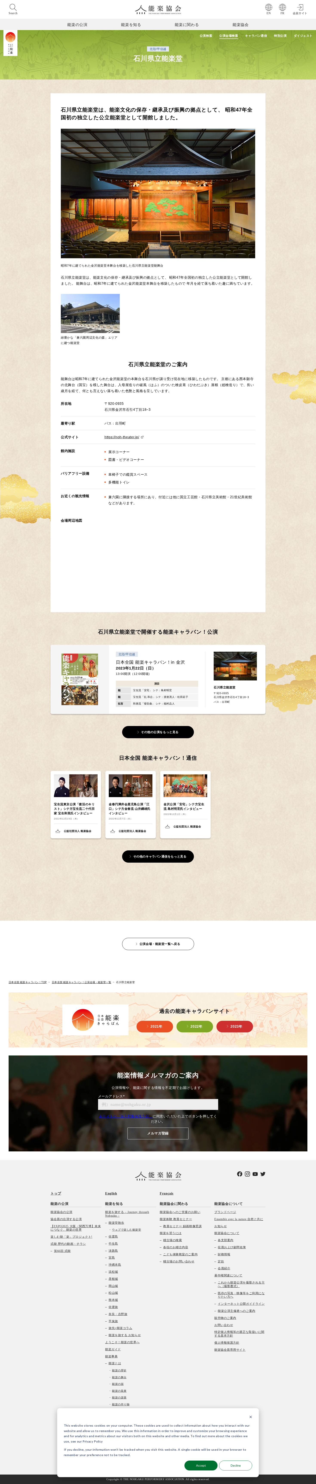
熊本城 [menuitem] (113, 1300)
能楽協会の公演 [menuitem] (61, 1212)
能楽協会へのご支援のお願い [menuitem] (180, 1212)
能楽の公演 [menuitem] (59, 1204)
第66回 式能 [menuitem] (62, 1251)
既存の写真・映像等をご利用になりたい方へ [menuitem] (241, 1295)
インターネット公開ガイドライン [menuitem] (241, 1303)
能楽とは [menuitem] (115, 1363)
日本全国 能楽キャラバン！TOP (28, 982)
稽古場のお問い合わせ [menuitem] (179, 1261)
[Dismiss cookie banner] (250, 1417)
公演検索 (206, 35)
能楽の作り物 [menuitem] (120, 1404)
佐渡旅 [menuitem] (113, 1307)
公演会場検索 (228, 35)
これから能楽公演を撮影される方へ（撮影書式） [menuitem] (241, 1284)
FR (282, 13)
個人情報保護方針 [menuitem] (226, 1342)
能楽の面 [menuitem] (118, 1384)
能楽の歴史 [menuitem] (119, 1370)
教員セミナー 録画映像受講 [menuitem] (182, 1226)
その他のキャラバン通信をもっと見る (160, 856)
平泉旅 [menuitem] (113, 1321)
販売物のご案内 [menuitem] (225, 1318)
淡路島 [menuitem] (113, 1250)
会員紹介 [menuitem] (224, 1268)
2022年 (196, 1026)
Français (166, 1193)
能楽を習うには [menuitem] (171, 1233)
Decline (236, 1465)
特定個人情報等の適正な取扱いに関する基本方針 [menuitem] (239, 1333)
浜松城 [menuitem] (113, 1271)
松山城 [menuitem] (113, 1292)
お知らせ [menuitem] (220, 1226)
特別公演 (280, 35)
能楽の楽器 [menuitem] (119, 1397)
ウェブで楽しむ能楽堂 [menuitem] (126, 1229)
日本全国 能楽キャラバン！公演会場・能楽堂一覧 (81, 982)
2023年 (236, 1026)
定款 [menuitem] (221, 1261)
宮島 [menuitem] (112, 1257)
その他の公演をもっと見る (160, 732)
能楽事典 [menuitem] (111, 1356)
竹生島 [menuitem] (113, 1243)
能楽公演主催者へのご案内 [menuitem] (236, 1311)
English (111, 1193)
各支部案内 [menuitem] (225, 1240)
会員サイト (300, 13)
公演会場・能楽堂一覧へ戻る (160, 944)
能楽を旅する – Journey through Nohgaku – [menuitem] (127, 1213)
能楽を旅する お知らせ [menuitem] (125, 1335)
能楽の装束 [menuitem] (119, 1390)
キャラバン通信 (256, 35)
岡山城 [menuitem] (113, 1286)
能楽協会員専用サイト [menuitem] (230, 1349)
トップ (56, 1193)
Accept (201, 1465)
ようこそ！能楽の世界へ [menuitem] (122, 1342)
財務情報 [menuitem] (224, 1254)
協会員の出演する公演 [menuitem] (66, 1219)
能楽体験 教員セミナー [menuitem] (176, 1219)
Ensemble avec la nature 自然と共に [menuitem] (238, 1219)
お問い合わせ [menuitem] (223, 1325)
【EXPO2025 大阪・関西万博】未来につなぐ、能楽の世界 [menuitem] (76, 1228)
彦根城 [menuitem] (113, 1279)
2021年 (156, 1026)
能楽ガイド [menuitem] (113, 1349)
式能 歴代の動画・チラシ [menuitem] (68, 1244)
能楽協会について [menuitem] (228, 1204)
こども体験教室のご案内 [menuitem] (180, 1254)
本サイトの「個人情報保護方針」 (126, 1116)
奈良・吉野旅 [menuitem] (118, 1314)
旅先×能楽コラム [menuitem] (120, 1328)
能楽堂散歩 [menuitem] (116, 1222)
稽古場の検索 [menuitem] (172, 1240)
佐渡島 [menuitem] (113, 1236)
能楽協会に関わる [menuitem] (174, 1204)
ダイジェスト (303, 35)
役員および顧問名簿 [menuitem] (232, 1247)
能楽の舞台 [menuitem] (119, 1377)
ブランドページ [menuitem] (225, 1212)
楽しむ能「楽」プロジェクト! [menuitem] (71, 1236)
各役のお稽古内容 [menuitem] (175, 1247)
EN (269, 13)
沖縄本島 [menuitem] (115, 1264)
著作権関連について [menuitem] (228, 1275)
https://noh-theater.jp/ (121, 437)
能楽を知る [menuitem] (114, 1204)
